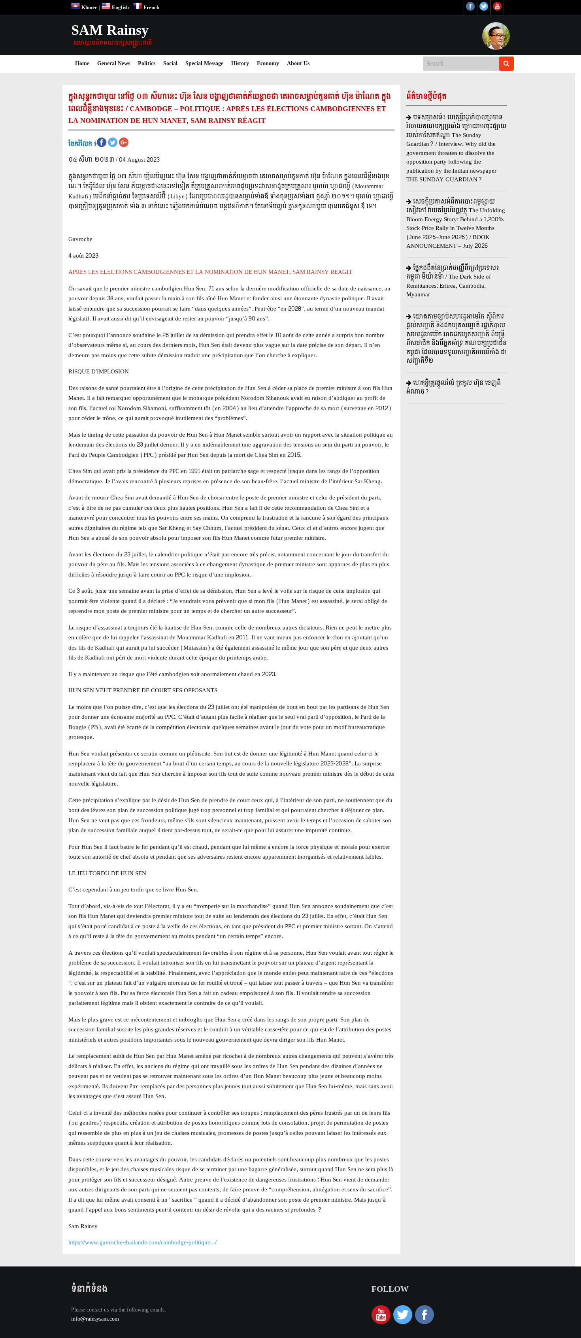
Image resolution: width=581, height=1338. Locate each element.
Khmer (88, 7)
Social (170, 63)
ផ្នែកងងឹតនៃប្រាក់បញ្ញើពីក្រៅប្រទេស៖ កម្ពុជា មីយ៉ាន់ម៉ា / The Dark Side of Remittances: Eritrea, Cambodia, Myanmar (452, 281)
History (240, 63)
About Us (298, 63)
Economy (268, 63)
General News (113, 63)
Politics (146, 63)
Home (84, 63)
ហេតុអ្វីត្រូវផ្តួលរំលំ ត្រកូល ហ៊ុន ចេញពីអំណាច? (453, 388)
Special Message (204, 63)
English (119, 7)
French (150, 7)
